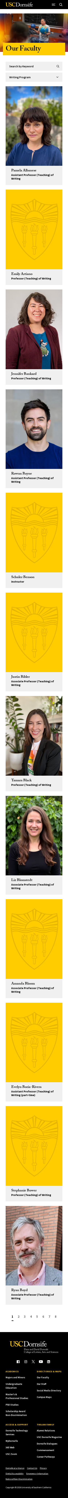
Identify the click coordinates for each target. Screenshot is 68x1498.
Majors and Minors (15, 1377)
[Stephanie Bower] (34, 1146)
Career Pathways (46, 1456)
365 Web (10, 1447)
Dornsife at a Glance (15, 1468)
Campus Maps (44, 1397)
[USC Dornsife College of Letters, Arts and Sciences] (19, 6)
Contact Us (32, 1468)
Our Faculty (43, 1377)
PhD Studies (12, 1404)
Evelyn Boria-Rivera (26, 1087)
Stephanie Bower (24, 1191)
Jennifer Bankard (24, 374)
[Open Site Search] (61, 4)
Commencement (45, 1450)
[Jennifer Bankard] (34, 329)
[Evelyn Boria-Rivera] (34, 1042)
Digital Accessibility (15, 1473)
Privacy (43, 1468)
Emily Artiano (21, 274)
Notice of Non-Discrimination (19, 1479)
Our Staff (41, 1384)
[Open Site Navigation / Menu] (53, 4)
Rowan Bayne (21, 474)
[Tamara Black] (34, 736)
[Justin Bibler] (34, 632)
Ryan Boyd (19, 1290)
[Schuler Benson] (34, 532)
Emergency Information (37, 1473)
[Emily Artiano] (34, 229)
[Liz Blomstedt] (34, 836)
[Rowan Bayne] (34, 429)
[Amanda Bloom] (34, 939)
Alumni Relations (46, 1430)
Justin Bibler (20, 677)
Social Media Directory (49, 1390)
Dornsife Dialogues (47, 1443)
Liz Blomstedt (21, 880)
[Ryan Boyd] (34, 1246)
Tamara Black (21, 781)
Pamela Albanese (23, 171)
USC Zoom (11, 1454)
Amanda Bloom (23, 984)
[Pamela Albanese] (34, 126)
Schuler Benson (22, 577)
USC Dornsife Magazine (49, 1437)
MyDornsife (12, 1441)
